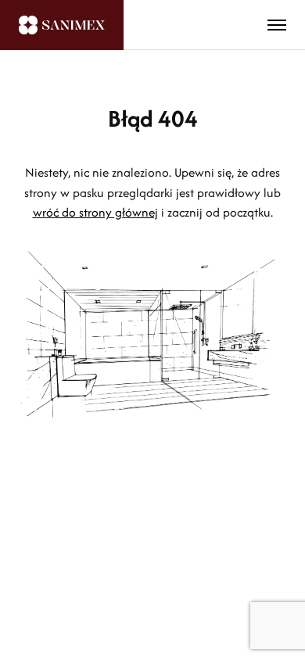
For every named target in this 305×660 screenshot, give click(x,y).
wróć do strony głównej (95, 212)
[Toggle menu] (276, 25)
